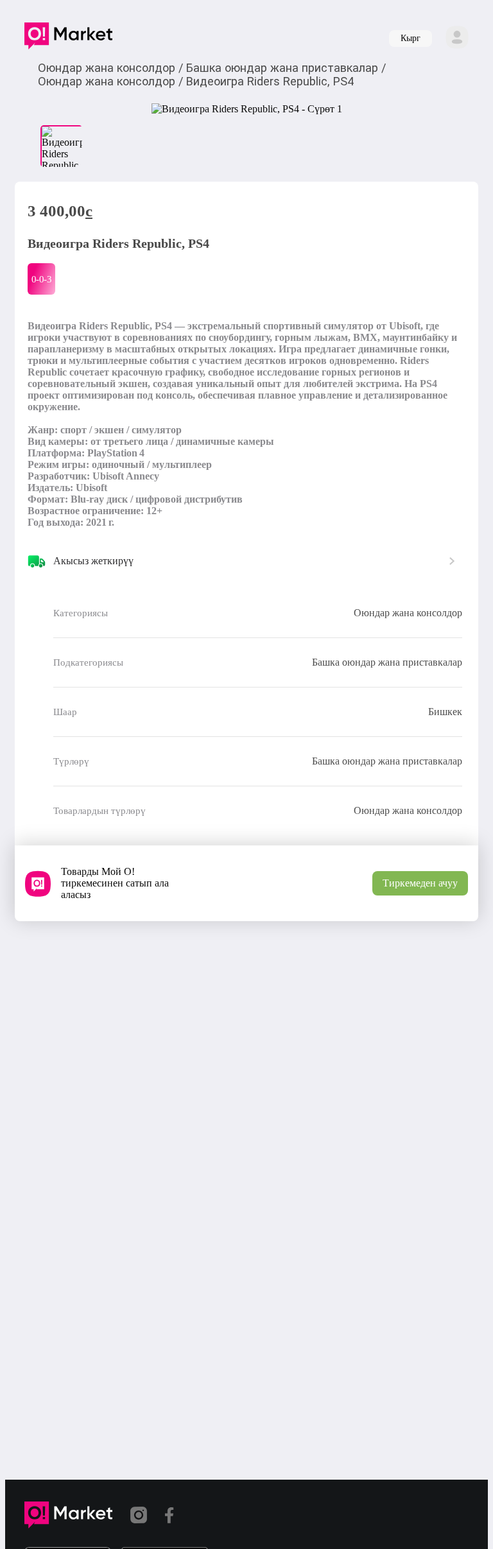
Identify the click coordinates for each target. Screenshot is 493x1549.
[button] (68, 38)
